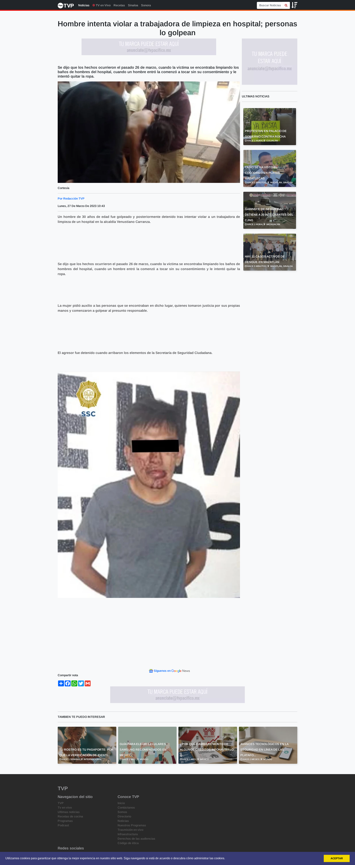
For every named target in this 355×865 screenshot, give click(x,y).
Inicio (121, 803)
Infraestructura (128, 834)
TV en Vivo (103, 5)
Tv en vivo (65, 807)
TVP (61, 803)
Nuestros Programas (132, 825)
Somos (122, 812)
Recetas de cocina (70, 816)
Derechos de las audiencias (136, 838)
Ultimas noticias (69, 812)
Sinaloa (133, 5)
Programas (65, 820)
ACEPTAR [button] (337, 858)
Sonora (146, 5)
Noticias (83, 5)
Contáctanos (126, 807)
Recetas (119, 5)
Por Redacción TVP (71, 198)
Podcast (63, 825)
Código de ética (128, 843)
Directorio (124, 816)
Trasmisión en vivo (130, 829)
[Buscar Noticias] (286, 5)
